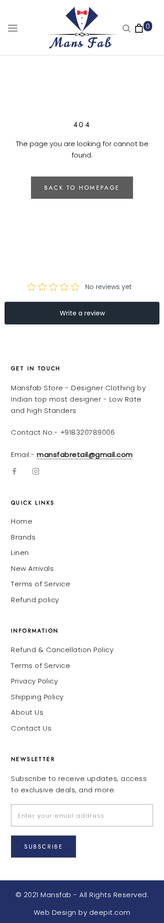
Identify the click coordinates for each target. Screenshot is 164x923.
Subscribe (43, 846)
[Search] (127, 28)
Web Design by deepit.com (82, 912)
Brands (23, 537)
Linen (20, 552)
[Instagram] (35, 471)
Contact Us (31, 728)
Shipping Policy (37, 697)
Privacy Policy (34, 681)
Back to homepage (82, 187)
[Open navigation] (12, 27)
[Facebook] (14, 471)
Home (21, 521)
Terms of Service (40, 584)
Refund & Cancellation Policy (62, 649)
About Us (27, 712)
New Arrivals (32, 568)
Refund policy (35, 599)
